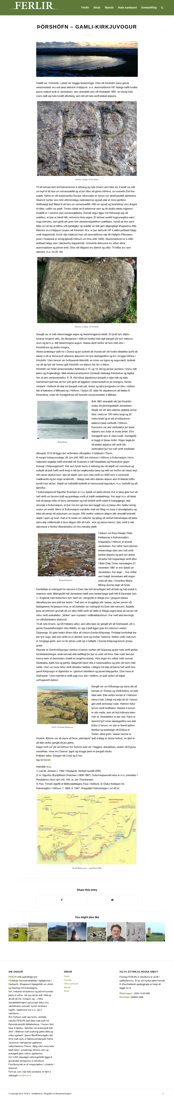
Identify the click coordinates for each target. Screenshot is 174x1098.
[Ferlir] (33, 7)
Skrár (66, 990)
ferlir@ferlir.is (24, 1075)
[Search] (162, 7)
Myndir (67, 987)
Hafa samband (71, 983)
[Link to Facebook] (163, 1093)
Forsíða (67, 980)
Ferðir (66, 976)
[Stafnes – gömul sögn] (155, 931)
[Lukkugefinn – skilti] (18, 931)
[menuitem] (85, 7)
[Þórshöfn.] (87, 59)
